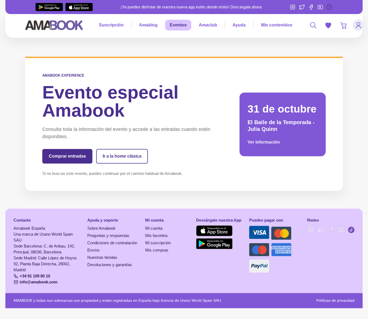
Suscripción (111, 25)
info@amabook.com (38, 282)
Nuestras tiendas (102, 257)
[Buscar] (313, 25)
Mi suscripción (158, 243)
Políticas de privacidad (335, 300)
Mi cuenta (153, 228)
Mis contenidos (276, 25)
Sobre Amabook (101, 228)
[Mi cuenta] (358, 25)
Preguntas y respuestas (108, 235)
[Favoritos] (328, 25)
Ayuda (239, 25)
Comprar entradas (67, 156)
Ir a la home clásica (122, 156)
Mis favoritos (156, 235)
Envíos (93, 250)
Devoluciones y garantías (109, 265)
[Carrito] (343, 25)
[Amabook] (54, 25)
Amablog (148, 25)
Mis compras (156, 250)
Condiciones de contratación (112, 243)
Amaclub (208, 25)
